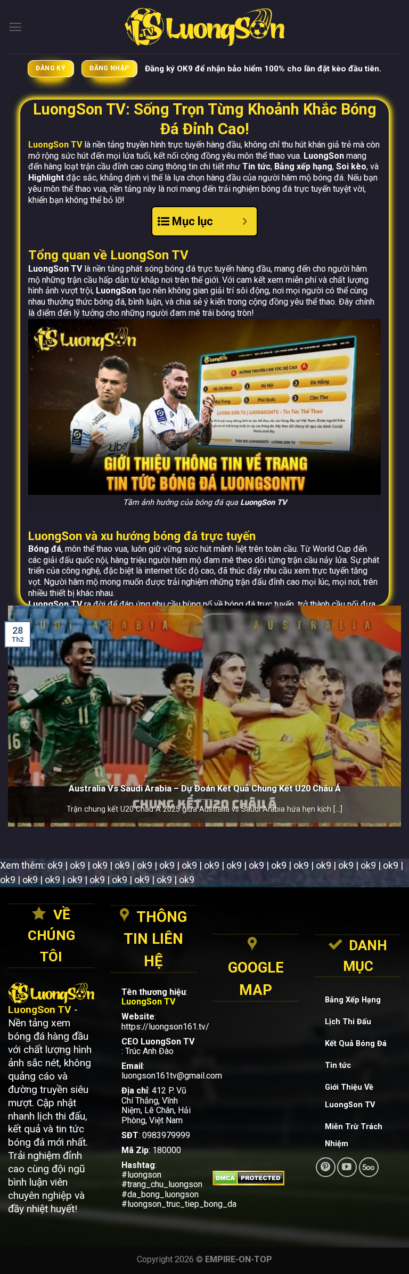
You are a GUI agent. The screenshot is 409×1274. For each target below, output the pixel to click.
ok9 (55, 865)
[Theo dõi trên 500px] (369, 1167)
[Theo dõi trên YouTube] (347, 1167)
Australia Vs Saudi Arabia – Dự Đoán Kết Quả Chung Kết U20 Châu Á (205, 788)
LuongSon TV (55, 145)
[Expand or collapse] (244, 221)
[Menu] (15, 27)
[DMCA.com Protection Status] (255, 1178)
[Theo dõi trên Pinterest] (326, 1167)
